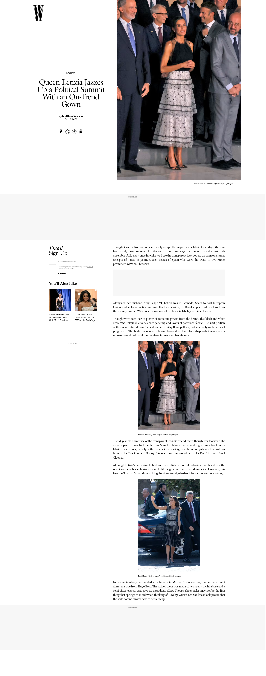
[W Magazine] (38, 13)
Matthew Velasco (72, 116)
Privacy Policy (70, 268)
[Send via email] (81, 131)
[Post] (67, 131)
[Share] (61, 131)
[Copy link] (74, 131)
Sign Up (58, 250)
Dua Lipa (205, 454)
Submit (62, 273)
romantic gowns (168, 319)
